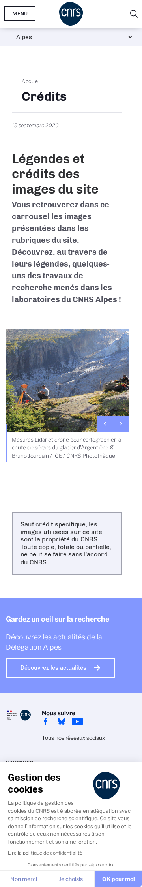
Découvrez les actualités (53, 667)
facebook (46, 721)
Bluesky (61, 721)
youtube (77, 721)
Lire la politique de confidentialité (45, 853)
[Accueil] (71, 14)
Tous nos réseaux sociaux (73, 738)
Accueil (32, 81)
